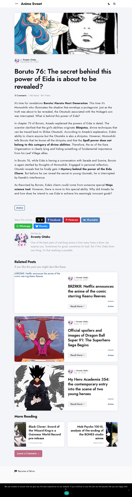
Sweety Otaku (29, 59)
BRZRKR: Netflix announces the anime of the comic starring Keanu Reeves (91, 291)
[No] (128, 490)
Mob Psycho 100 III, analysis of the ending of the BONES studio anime (87, 432)
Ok (66, 493)
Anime (19, 207)
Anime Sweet (31, 3)
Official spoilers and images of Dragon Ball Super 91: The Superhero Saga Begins (89, 337)
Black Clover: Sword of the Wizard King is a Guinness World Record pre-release (45, 432)
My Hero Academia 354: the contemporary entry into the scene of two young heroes (88, 386)
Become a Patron (26, 471)
